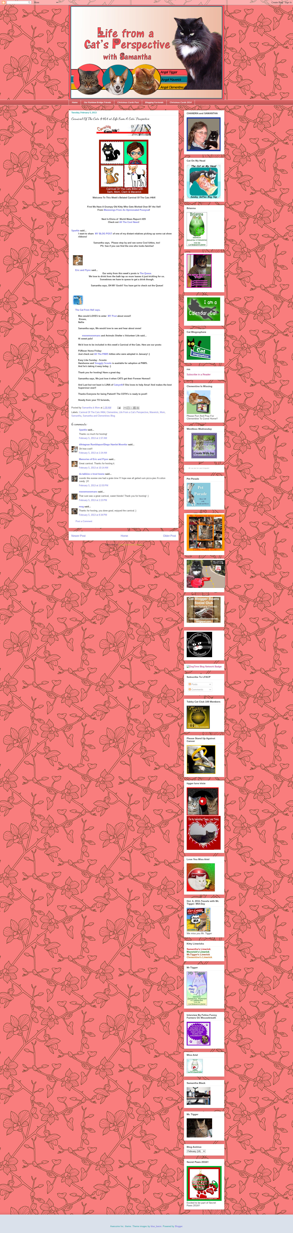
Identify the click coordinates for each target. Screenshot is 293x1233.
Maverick (154, 412)
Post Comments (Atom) (130, 544)
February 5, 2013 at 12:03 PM (93, 485)
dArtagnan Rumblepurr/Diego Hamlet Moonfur (103, 444)
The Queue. (146, 273)
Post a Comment (84, 521)
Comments (197, 689)
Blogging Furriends (154, 102)
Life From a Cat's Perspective (133, 412)
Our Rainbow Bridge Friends (97, 102)
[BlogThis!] (128, 408)
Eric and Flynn (83, 270)
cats (200, 468)
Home (75, 102)
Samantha (76, 415)
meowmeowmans (91, 335)
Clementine (112, 412)
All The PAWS (101, 354)
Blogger (178, 1226)
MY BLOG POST (103, 233)
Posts (194, 684)
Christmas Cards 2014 (181, 102)
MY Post (112, 316)
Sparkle (75, 230)
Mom (162, 412)
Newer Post (78, 535)
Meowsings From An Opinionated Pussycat (126, 210)
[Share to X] (131, 408)
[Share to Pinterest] (138, 408)
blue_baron (156, 1226)
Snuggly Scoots (103, 363)
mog (81, 506)
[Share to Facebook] (134, 408)
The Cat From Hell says (87, 310)
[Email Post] (118, 407)
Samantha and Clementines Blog (99, 415)
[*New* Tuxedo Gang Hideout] (199, 656)
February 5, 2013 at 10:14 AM (93, 467)
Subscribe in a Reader (199, 374)
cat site (193, 468)
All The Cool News (129, 222)
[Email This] (125, 408)
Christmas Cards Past (128, 102)
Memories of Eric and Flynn (93, 459)
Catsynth (118, 385)
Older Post (169, 535)
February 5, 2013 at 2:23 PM (93, 500)
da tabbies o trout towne (91, 474)
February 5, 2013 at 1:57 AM (93, 438)
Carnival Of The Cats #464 (92, 412)
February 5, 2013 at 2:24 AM (93, 453)
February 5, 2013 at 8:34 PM (93, 515)
